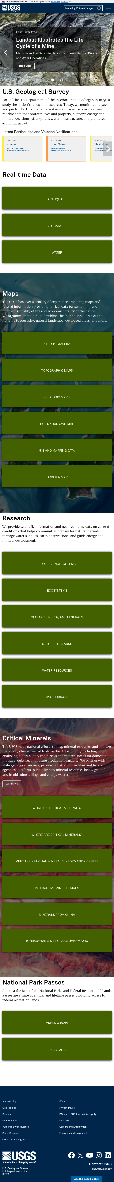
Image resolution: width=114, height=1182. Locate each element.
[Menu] (108, 8)
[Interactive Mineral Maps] (57, 887)
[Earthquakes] (57, 198)
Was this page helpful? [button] (86, 1179)
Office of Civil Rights (13, 1139)
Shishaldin (101, 144)
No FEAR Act (9, 1120)
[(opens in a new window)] (71, 1154)
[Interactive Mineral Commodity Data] (57, 940)
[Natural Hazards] (57, 643)
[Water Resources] (57, 670)
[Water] (57, 251)
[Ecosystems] (57, 590)
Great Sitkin (58, 144)
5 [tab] (66, 80)
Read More (25, 65)
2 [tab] (52, 80)
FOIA (62, 1101)
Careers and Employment (73, 1127)
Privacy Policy (67, 1108)
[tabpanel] (57, 49)
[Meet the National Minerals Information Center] (57, 860)
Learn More (11, 783)
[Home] (11, 10)
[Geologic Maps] (57, 396)
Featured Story (27, 32)
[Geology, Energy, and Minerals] (57, 616)
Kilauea (11, 144)
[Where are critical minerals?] (57, 834)
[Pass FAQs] (57, 1049)
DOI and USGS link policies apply (77, 1114)
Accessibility (9, 1101)
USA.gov (64, 1120)
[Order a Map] (57, 476)
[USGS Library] (57, 696)
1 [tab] (48, 80)
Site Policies (9, 1108)
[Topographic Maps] (57, 370)
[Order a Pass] (57, 1022)
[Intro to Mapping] (57, 343)
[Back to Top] (103, 1171)
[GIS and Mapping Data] (57, 450)
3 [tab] (57, 80)
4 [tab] (61, 80)
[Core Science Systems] (57, 563)
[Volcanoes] (57, 225)
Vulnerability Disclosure (15, 1127)
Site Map (7, 1114)
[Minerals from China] (57, 914)
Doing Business (10, 1133)
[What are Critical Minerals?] (57, 807)
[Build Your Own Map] (57, 423)
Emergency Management (73, 1133)
